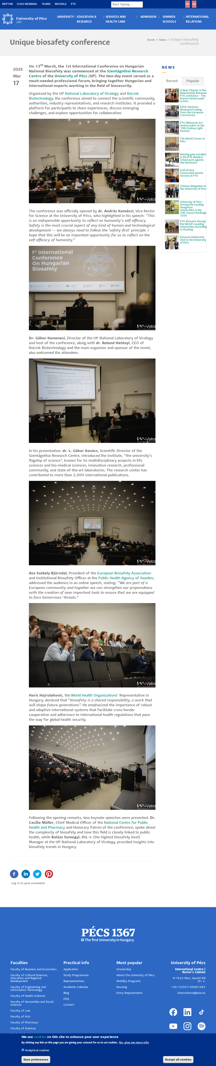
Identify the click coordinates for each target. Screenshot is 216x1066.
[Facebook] (14, 874)
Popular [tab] (192, 81)
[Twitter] (37, 874)
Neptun (7, 4)
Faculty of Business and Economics (34, 969)
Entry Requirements (129, 993)
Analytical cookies (37, 1050)
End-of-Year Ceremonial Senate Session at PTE (191, 173)
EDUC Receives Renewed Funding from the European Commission (191, 111)
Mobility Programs (128, 981)
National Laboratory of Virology (92, 94)
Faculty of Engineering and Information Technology (28, 989)
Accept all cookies (178, 1059)
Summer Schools (169, 19)
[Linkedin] (26, 874)
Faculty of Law (20, 1010)
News (162, 40)
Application (70, 969)
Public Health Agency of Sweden (125, 578)
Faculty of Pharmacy (24, 1022)
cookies (40, 1037)
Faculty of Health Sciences (28, 996)
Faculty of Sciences (23, 1028)
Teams (46, 4)
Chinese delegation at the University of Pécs (193, 187)
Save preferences (35, 1059)
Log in (15, 883)
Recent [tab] (172, 81)
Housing (121, 987)
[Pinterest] (49, 874)
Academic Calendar (75, 987)
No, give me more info (134, 1042)
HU (187, 4)
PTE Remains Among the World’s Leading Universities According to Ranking (193, 225)
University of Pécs (71, 76)
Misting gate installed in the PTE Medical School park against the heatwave (193, 158)
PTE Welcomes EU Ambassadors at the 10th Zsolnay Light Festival (192, 127)
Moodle (61, 4)
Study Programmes (76, 975)
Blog (66, 993)
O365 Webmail (27, 4)
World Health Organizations (93, 695)
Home (151, 40)
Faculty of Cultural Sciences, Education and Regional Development (29, 978)
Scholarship (123, 969)
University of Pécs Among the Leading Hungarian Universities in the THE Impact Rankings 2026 (193, 209)
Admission (148, 17)
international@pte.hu (191, 993)
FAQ (66, 999)
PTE (73, 4)
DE (194, 4)
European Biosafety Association (124, 573)
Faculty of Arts (20, 1016)
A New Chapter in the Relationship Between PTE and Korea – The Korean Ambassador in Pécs (193, 96)
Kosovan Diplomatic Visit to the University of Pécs (193, 240)
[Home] (24, 18)
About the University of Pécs (135, 975)
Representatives (73, 981)
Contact (68, 1005)
